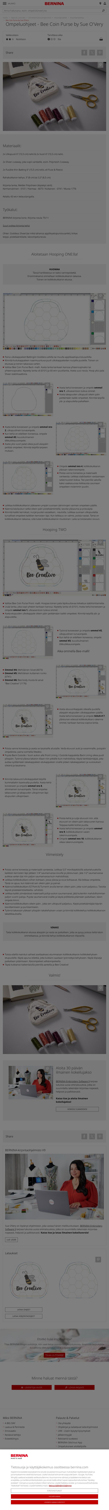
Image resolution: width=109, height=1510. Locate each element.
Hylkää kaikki (54, 1496)
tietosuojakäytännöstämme (60, 1485)
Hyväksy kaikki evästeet (54, 1502)
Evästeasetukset (54, 1491)
